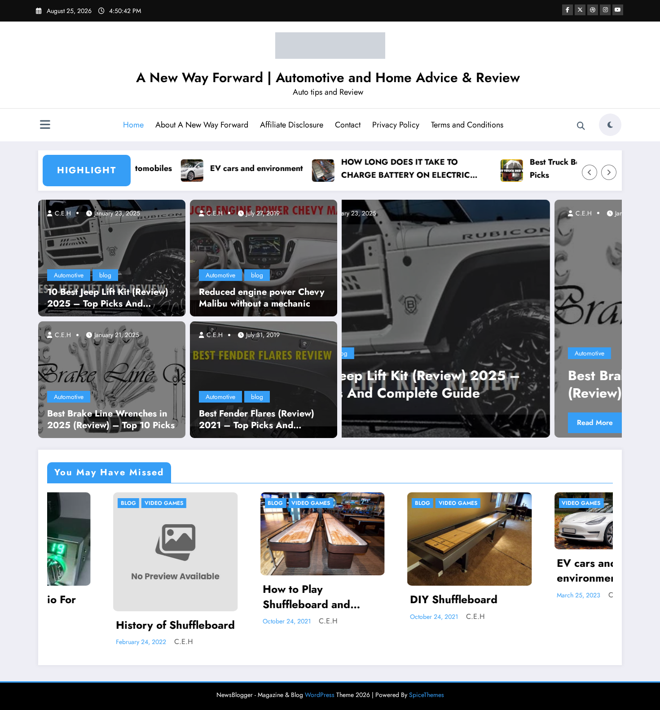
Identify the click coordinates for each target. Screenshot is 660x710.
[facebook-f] (567, 9)
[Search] (581, 126)
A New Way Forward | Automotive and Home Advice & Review (328, 77)
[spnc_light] (610, 125)
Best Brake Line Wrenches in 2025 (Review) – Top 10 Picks (111, 419)
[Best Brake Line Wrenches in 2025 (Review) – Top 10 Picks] (111, 379)
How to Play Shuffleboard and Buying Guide (220, 597)
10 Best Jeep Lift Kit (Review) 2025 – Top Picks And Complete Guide (107, 298)
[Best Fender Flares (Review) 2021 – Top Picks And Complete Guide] (263, 379)
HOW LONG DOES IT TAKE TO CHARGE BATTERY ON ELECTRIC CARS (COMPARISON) (373, 169)
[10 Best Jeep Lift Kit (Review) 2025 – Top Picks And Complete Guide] (111, 257)
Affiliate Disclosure (291, 125)
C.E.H (62, 213)
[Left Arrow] (589, 172)
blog (105, 275)
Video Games (76, 503)
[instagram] (605, 9)
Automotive (69, 275)
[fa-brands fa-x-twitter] (580, 9)
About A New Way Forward (201, 125)
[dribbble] (592, 9)
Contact (348, 125)
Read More (395, 422)
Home (133, 125)
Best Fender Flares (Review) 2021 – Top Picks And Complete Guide (256, 419)
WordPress (319, 692)
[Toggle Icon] (45, 125)
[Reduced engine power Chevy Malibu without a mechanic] (263, 257)
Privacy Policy (395, 125)
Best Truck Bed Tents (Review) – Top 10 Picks (571, 168)
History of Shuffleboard (88, 625)
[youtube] (617, 9)
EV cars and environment (224, 168)
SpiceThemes (426, 692)
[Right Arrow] (609, 172)
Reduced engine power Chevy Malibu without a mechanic (261, 298)
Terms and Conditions (467, 125)
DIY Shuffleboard (366, 599)
